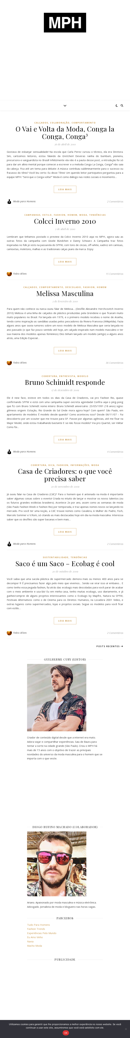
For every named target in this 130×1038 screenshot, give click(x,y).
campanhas (32, 214)
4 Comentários (115, 451)
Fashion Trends (36, 928)
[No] (125, 1029)
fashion (60, 214)
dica (51, 465)
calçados (41, 122)
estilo (47, 214)
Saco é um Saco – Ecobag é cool (65, 563)
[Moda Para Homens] (65, 22)
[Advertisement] (65, 75)
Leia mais (65, 189)
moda (83, 214)
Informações (79, 465)
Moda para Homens (24, 201)
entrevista (67, 376)
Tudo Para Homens (38, 924)
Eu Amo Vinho (35, 937)
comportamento (84, 122)
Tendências (97, 214)
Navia (30, 941)
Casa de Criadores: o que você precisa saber (65, 474)
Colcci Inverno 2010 (65, 220)
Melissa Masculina (65, 293)
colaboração (60, 122)
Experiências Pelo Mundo (41, 933)
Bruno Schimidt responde (65, 381)
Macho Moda (34, 945)
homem (72, 214)
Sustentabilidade (56, 557)
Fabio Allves (20, 273)
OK (66, 1033)
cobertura (49, 376)
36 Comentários (114, 362)
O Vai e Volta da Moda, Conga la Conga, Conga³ (65, 132)
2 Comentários (115, 201)
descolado (73, 287)
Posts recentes (108, 646)
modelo (83, 376)
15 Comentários (114, 273)
